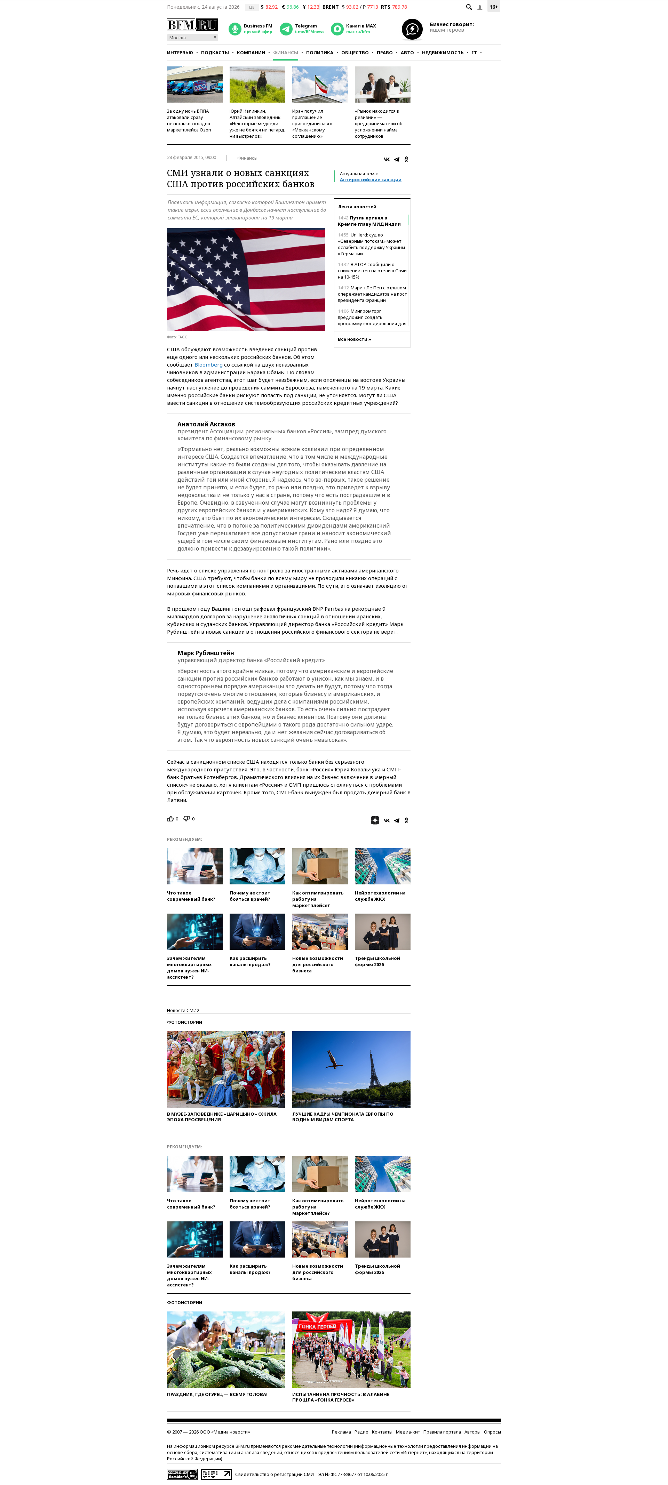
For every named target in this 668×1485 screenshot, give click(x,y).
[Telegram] (396, 159)
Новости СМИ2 (183, 1010)
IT (474, 52)
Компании (251, 52)
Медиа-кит (408, 1432)
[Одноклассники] (406, 159)
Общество (355, 52)
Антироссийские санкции (370, 179)
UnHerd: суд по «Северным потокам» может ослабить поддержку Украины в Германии (371, 244)
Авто (407, 52)
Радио (361, 1432)
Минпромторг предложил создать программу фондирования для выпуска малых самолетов (372, 320)
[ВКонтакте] (387, 159)
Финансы (285, 52)
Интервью (180, 52)
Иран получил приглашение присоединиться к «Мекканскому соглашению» (312, 123)
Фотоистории (184, 1022)
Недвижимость (443, 52)
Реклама (341, 1432)
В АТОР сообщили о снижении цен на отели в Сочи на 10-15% (372, 270)
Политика (319, 52)
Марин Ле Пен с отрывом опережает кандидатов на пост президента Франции (372, 293)
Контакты (382, 1432)
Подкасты (215, 52)
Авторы (472, 1432)
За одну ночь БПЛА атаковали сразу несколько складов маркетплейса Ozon (189, 120)
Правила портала (442, 1432)
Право (385, 52)
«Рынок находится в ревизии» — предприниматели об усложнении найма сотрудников (379, 123)
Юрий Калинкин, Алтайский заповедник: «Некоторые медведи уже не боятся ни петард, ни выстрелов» (257, 123)
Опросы (492, 1432)
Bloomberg (208, 364)
